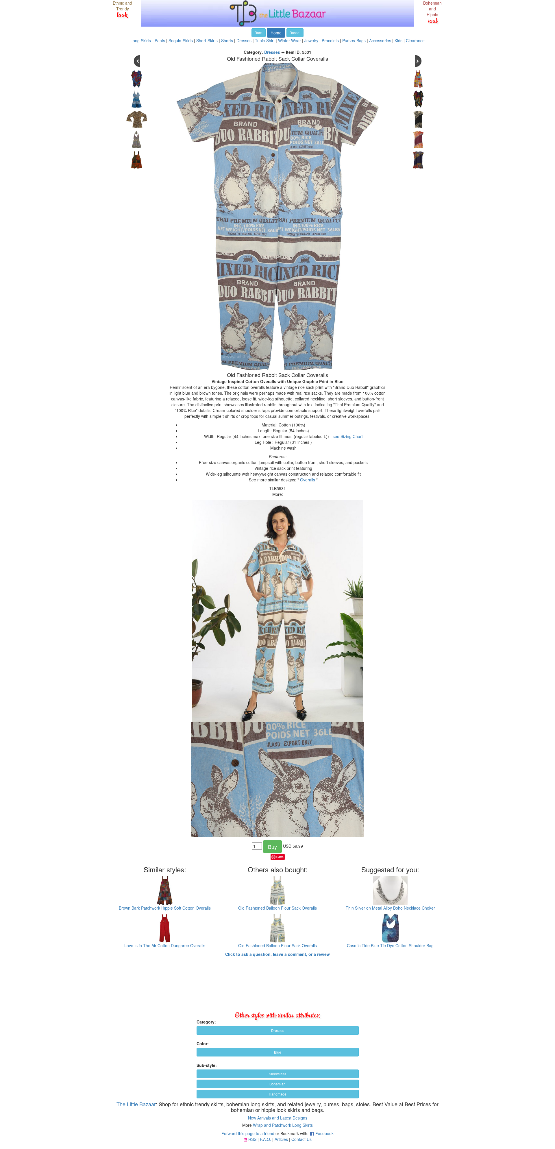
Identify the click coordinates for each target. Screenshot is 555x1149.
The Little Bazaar (136, 1104)
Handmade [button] (277, 1093)
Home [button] (276, 33)
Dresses (243, 40)
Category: (206, 1022)
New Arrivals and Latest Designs (277, 1118)
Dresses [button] (277, 1030)
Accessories (380, 40)
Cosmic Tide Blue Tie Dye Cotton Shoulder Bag (390, 945)
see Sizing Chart (348, 436)
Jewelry (311, 40)
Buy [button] (272, 846)
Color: (203, 1043)
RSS (252, 1139)
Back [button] (258, 32)
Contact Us (301, 1139)
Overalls (307, 480)
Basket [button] (295, 32)
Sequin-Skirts (181, 40)
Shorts (227, 40)
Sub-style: (207, 1065)
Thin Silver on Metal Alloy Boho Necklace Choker (390, 908)
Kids (398, 40)
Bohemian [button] (277, 1083)
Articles (281, 1139)
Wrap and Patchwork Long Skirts (283, 1125)
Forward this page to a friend (247, 1133)
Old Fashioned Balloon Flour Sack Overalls (277, 908)
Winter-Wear (289, 40)
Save (280, 857)
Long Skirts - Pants (147, 40)
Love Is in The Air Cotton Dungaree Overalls (164, 945)
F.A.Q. (265, 1139)
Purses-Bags (354, 40)
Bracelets (330, 40)
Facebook (324, 1133)
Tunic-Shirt (265, 40)
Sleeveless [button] (277, 1073)
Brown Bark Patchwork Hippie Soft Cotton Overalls (165, 908)
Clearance (415, 40)
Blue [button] (277, 1052)
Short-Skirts (207, 40)
